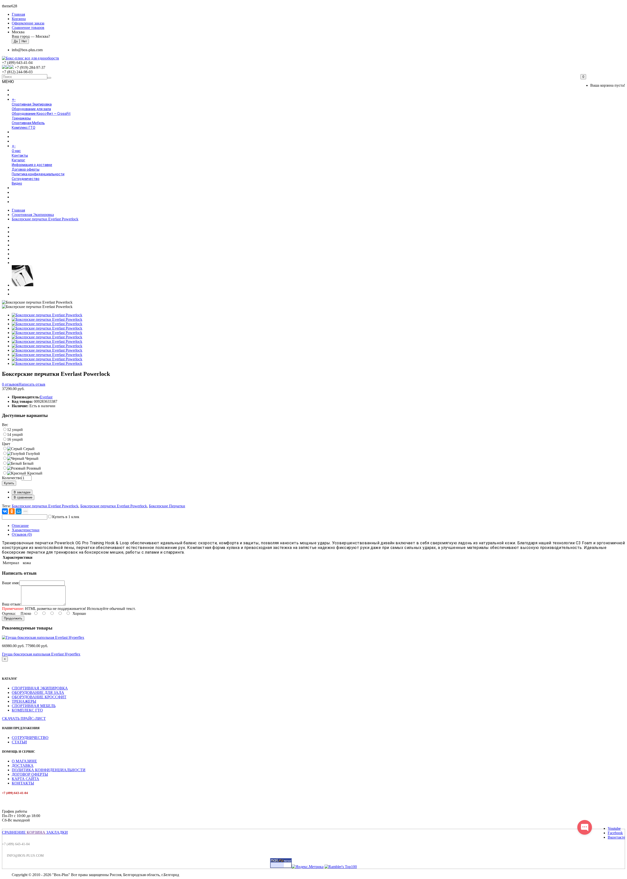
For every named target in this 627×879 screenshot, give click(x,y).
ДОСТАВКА (23, 765)
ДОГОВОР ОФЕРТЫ (30, 774)
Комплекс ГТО (23, 128)
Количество (12, 478)
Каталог (18, 160)
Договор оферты (25, 169)
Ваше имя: (10, 583)
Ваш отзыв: (11, 604)
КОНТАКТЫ (23, 783)
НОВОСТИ (20, 193)
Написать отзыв (32, 384)
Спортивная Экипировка (32, 104)
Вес (5, 425)
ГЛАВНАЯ (19, 90)
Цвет (6, 444)
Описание (20, 525)
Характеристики (25, 530)
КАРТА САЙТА (25, 779)
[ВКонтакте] (5, 511)
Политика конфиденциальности (38, 174)
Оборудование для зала (31, 109)
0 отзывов (10, 384)
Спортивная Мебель (28, 123)
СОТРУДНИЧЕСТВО (30, 738)
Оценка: (9, 613)
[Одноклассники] (12, 511)
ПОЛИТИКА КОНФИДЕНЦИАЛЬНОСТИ (48, 770)
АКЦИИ (17, 202)
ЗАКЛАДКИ (57, 832)
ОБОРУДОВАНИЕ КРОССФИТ (39, 697)
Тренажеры (21, 118)
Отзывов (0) (22, 534)
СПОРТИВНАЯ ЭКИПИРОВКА (40, 688)
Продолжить (13, 618)
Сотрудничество (25, 179)
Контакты (20, 155)
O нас (16, 151)
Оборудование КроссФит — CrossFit (41, 114)
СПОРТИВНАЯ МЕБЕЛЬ (34, 706)
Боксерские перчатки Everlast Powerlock (45, 219)
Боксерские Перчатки (167, 506)
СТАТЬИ (19, 742)
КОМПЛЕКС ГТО (27, 710)
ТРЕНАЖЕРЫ (24, 701)
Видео (17, 183)
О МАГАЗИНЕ (24, 761)
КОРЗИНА (36, 832)
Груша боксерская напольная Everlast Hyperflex (41, 654)
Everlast (46, 397)
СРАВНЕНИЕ (14, 832)
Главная (18, 210)
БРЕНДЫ (19, 137)
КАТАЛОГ (24, 100)
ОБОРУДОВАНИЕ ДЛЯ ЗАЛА (38, 692)
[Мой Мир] (19, 511)
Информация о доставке (32, 165)
